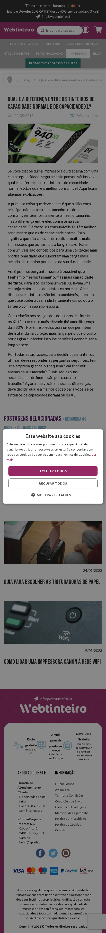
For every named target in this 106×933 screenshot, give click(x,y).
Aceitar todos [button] (53, 471)
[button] (53, 494)
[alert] (53, 466)
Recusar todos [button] (53, 483)
